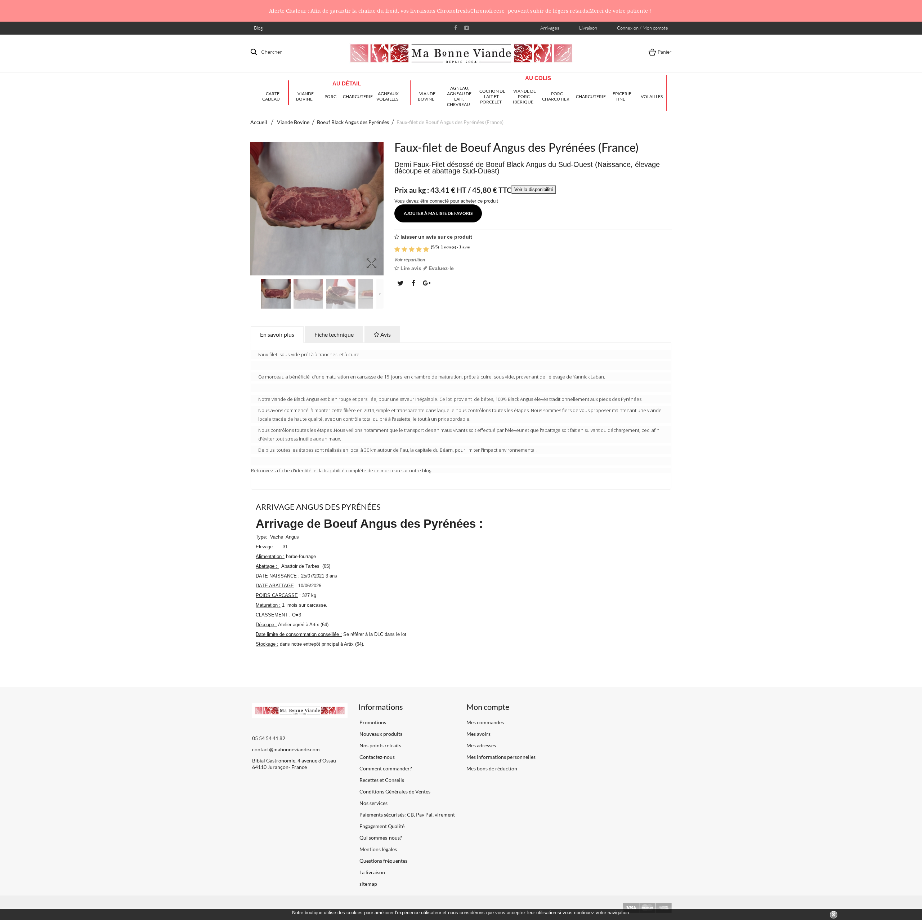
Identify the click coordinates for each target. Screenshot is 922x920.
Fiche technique (334, 334)
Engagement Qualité (381, 826)
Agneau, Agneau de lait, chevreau (459, 96)
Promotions (372, 722)
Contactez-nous (376, 757)
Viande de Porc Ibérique (524, 96)
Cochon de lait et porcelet (492, 96)
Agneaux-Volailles (388, 96)
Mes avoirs (478, 734)
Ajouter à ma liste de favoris (438, 213)
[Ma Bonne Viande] (461, 53)
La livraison (371, 872)
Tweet (400, 282)
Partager (413, 282)
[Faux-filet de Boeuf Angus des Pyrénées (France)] (276, 294)
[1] (397, 248)
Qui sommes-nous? (380, 838)
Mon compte (488, 707)
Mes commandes (485, 722)
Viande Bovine (305, 96)
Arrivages (549, 28)
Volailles (652, 96)
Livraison (588, 28)
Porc (330, 96)
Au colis (538, 78)
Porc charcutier (555, 96)
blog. (427, 470)
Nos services (373, 803)
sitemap (367, 884)
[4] (419, 248)
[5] (426, 248)
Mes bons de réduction (491, 768)
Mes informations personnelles (501, 757)
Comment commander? (385, 768)
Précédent (254, 294)
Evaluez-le (440, 268)
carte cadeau (271, 96)
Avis (385, 334)
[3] (412, 248)
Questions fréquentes (382, 861)
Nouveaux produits (380, 734)
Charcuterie (357, 96)
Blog (258, 28)
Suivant (380, 294)
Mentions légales (377, 849)
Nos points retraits (379, 745)
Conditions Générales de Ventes (394, 791)
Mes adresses (481, 745)
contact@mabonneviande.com (286, 749)
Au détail (346, 83)
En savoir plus (277, 334)
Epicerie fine (622, 96)
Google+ (426, 282)
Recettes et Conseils (381, 780)
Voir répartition (409, 259)
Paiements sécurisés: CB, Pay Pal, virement (406, 814)
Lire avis (410, 268)
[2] (404, 248)
